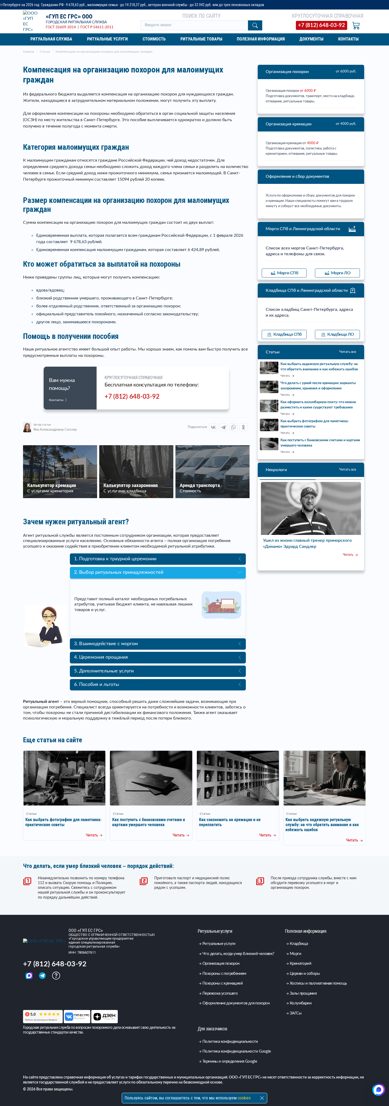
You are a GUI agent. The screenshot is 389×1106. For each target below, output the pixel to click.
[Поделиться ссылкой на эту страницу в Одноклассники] (243, 427)
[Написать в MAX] (30, 975)
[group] (64, 795)
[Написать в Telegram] (43, 975)
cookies (244, 1097)
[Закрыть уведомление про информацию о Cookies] (262, 1098)
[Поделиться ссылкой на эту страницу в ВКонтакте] (213, 427)
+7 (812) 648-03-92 (132, 397)
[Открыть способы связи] (378, 1089)
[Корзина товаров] (356, 25)
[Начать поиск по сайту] (255, 25)
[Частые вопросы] (56, 975)
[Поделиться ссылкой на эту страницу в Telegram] (223, 427)
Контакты (56, 400)
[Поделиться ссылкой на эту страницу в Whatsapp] (233, 427)
